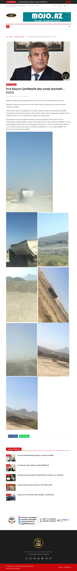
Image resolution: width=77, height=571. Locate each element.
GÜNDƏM (8, 455)
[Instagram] (53, 6)
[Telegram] (65, 6)
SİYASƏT (8, 465)
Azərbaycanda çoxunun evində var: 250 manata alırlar (34, 485)
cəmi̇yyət (9, 484)
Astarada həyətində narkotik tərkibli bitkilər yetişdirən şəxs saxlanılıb (40, 475)
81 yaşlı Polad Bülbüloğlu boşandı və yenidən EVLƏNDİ (35, 455)
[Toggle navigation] (7, 26)
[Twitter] (59, 6)
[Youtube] (62, 6)
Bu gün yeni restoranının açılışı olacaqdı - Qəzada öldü (35, 494)
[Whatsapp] (60, 8)
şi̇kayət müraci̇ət (20, 37)
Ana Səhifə (9, 37)
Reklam (38, 6)
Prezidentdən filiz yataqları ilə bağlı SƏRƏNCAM (32, 2)
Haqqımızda (31, 6)
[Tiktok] (67, 6)
